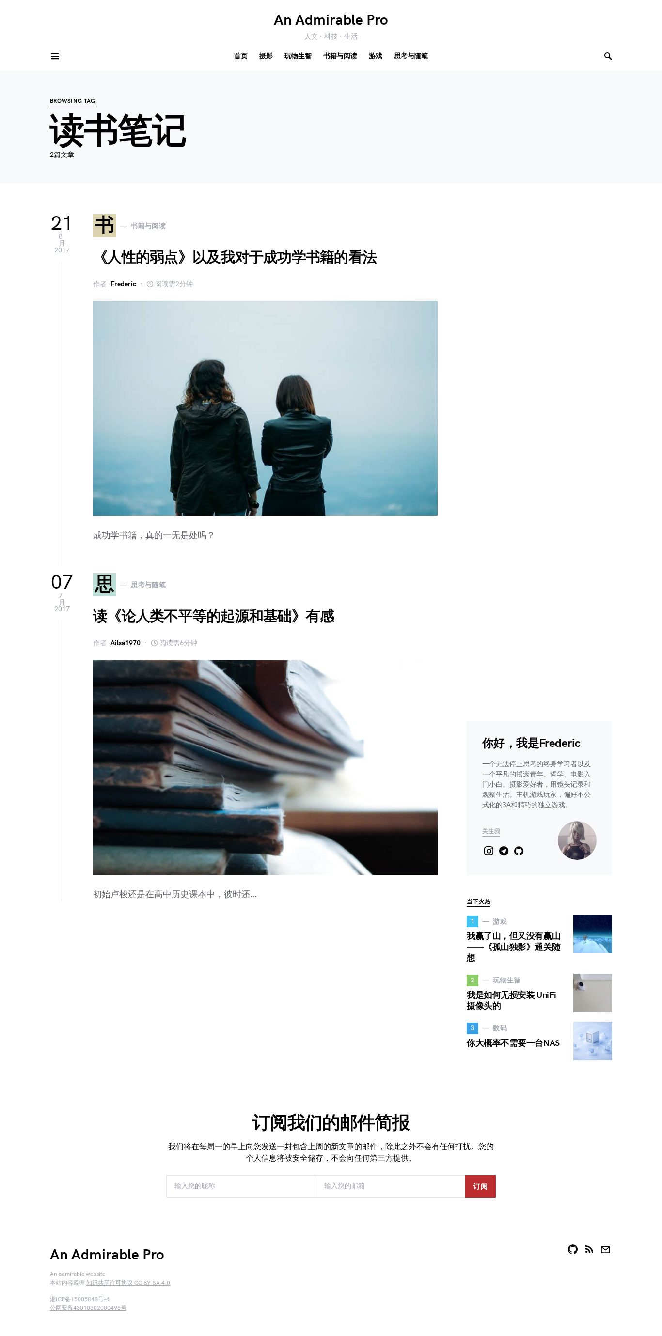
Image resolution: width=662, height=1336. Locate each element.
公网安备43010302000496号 (88, 1308)
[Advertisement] (244, 992)
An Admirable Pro (331, 20)
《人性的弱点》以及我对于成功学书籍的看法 (235, 257)
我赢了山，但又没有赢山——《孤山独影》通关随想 (513, 947)
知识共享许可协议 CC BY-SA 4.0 (128, 1283)
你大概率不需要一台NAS (513, 1043)
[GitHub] (573, 1249)
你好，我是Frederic (531, 743)
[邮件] (605, 1249)
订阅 (480, 1186)
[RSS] (589, 1249)
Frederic (123, 284)
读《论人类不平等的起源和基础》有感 (213, 616)
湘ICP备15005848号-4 (80, 1299)
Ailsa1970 (125, 643)
